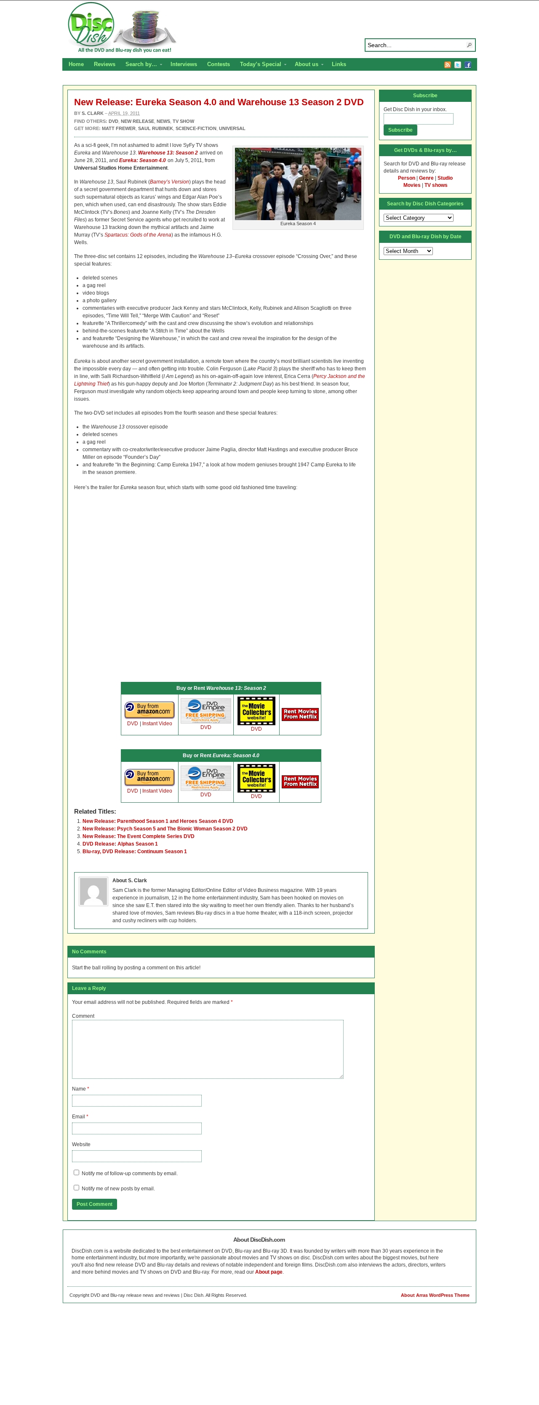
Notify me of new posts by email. (118, 1189)
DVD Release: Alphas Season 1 (120, 844)
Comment (83, 1016)
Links (339, 64)
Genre (426, 178)
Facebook (467, 64)
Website (81, 1144)
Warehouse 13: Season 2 (168, 153)
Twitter (457, 64)
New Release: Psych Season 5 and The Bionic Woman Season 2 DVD (165, 829)
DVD (132, 723)
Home (76, 64)
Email (78, 1117)
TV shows (436, 185)
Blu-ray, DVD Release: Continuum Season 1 (135, 851)
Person (406, 178)
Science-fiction (196, 128)
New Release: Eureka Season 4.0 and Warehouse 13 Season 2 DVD (219, 102)
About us (304, 65)
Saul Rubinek (155, 128)
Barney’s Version (169, 182)
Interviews (184, 64)
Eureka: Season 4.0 (142, 160)
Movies (412, 185)
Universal (232, 128)
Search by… (138, 65)
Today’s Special (258, 65)
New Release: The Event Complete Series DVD (139, 836)
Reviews (104, 64)
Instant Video (157, 723)
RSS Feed (447, 64)
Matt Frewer (119, 128)
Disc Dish (269, 27)
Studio (445, 178)
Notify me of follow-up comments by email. (130, 1173)
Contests (218, 64)
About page (269, 1272)
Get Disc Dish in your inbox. (415, 109)
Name (79, 1089)
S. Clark (93, 113)
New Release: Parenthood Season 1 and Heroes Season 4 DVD (158, 821)
